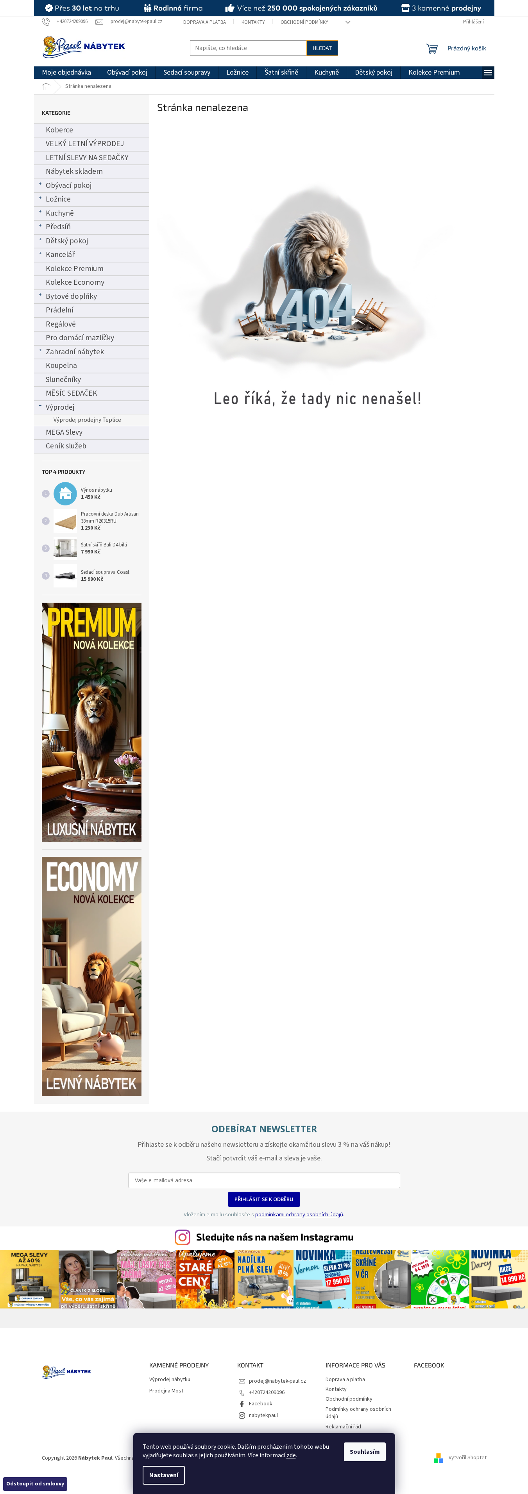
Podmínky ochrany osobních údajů (358, 1413)
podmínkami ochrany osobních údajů (299, 1214)
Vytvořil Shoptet (468, 1458)
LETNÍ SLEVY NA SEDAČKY (87, 157)
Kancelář (60, 254)
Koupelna (61, 365)
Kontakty (253, 22)
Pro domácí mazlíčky (80, 337)
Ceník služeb (66, 446)
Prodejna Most (166, 1391)
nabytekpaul (263, 1415)
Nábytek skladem (74, 171)
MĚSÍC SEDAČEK (71, 393)
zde (291, 1455)
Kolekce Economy (75, 282)
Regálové (61, 324)
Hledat (322, 48)
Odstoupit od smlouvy (35, 1484)
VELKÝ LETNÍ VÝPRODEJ (85, 143)
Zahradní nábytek (75, 351)
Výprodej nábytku (169, 1379)
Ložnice (58, 199)
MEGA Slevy (64, 432)
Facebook (260, 1404)
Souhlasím (365, 1452)
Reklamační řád (343, 1427)
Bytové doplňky (71, 296)
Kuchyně (60, 213)
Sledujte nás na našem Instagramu (275, 1236)
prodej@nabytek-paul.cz (277, 1381)
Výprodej (60, 407)
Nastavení (163, 1475)
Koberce (59, 130)
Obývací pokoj (68, 185)
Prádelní (59, 310)
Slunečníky (63, 379)
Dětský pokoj (67, 241)
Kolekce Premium (75, 268)
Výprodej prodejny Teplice (87, 420)
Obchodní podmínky (304, 22)
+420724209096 (267, 1392)
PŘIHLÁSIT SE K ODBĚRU (264, 1199)
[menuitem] (66, 72)
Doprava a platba (204, 22)
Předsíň (58, 226)
